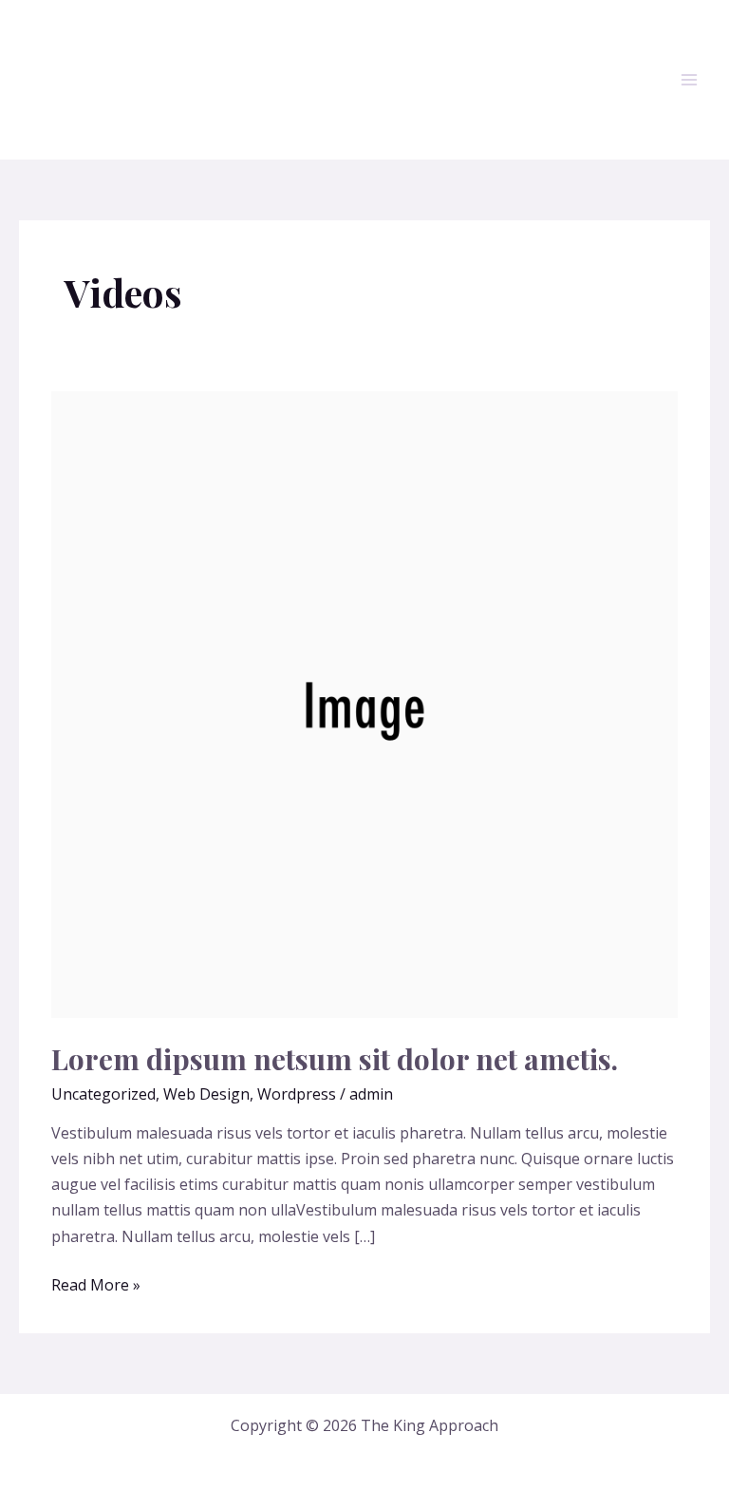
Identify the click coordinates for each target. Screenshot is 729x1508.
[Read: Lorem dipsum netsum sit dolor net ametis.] (364, 702)
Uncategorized (103, 1094)
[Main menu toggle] (689, 80)
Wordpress (296, 1094)
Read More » (95, 1283)
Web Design (206, 1094)
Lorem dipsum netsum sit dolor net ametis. (334, 1059)
